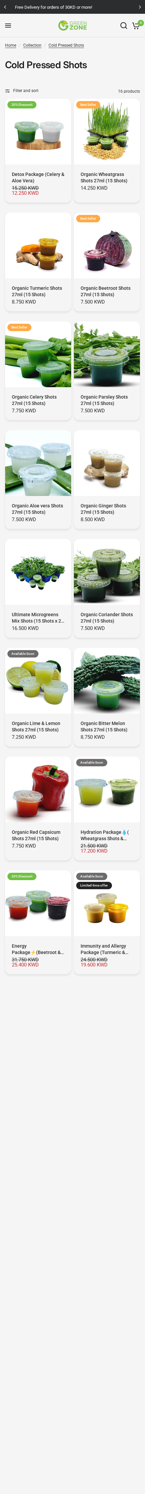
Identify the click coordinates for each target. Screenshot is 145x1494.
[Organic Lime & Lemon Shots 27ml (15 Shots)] (38, 681)
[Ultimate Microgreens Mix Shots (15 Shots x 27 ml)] (38, 572)
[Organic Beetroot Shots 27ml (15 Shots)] (107, 245)
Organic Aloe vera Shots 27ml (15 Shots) (37, 509)
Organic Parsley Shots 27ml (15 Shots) (104, 400)
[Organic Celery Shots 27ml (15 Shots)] (38, 354)
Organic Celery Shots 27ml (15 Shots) (34, 400)
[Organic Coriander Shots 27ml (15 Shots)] (107, 572)
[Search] (123, 25)
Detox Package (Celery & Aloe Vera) (38, 177)
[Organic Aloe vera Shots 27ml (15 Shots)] (38, 463)
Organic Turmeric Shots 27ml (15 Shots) (37, 291)
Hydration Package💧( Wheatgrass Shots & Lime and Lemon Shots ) (106, 835)
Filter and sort (25, 90)
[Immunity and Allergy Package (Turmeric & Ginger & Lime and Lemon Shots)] (107, 903)
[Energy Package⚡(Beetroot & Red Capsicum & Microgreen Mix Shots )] (38, 903)
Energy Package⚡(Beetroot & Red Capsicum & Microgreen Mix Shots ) (36, 949)
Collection (32, 45)
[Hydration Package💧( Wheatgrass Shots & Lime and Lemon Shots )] (107, 789)
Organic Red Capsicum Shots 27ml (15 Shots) (36, 835)
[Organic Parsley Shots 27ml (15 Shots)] (107, 354)
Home (10, 45)
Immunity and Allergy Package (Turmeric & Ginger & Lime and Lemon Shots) (103, 949)
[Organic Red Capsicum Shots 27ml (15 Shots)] (38, 789)
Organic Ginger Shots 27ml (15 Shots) (103, 509)
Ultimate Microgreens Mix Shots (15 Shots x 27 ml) (38, 618)
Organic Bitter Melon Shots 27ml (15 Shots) (104, 726)
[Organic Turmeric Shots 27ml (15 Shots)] (38, 245)
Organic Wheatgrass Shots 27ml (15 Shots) (104, 177)
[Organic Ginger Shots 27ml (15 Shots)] (107, 463)
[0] (134, 25)
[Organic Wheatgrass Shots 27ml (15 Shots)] (107, 132)
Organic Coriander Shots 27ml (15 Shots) (107, 618)
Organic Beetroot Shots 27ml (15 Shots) (105, 291)
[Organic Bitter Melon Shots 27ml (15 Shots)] (107, 681)
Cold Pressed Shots (66, 45)
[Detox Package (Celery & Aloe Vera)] (38, 132)
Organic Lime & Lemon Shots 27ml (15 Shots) (36, 726)
